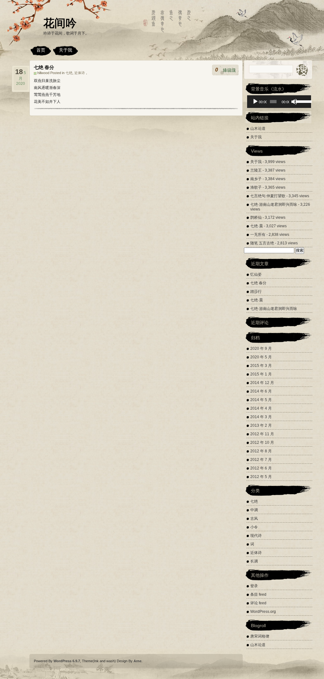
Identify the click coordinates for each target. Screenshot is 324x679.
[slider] (302, 101)
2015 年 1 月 (261, 374)
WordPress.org (263, 611)
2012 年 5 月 (261, 477)
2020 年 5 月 (261, 357)
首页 (40, 50)
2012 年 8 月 (261, 451)
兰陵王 (256, 170)
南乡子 (256, 179)
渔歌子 (256, 187)
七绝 (68, 73)
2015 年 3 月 (261, 365)
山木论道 (257, 128)
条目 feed (258, 594)
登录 (254, 586)
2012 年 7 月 (261, 459)
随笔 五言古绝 (262, 243)
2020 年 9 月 (261, 348)
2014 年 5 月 (261, 400)
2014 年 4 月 (261, 408)
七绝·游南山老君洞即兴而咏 (273, 204)
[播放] (255, 101)
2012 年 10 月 (262, 442)
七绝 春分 (44, 67)
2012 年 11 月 (262, 434)
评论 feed (258, 603)
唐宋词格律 (259, 636)
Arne (137, 661)
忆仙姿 (256, 274)
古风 (254, 518)
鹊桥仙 (256, 217)
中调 (254, 510)
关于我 (65, 50)
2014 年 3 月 (261, 417)
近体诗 (79, 73)
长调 (254, 561)
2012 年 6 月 (261, 468)
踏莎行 (256, 291)
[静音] (294, 101)
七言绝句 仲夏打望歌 (267, 196)
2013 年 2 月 (261, 425)
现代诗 (256, 535)
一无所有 (257, 234)
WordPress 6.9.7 (66, 661)
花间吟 (60, 23)
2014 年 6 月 (261, 391)
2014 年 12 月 (262, 382)
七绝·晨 (256, 226)
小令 (254, 527)
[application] (279, 101)
